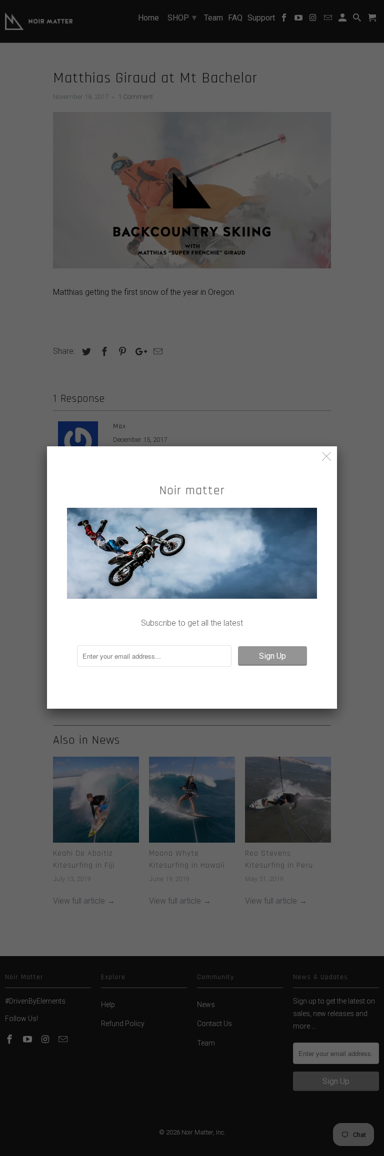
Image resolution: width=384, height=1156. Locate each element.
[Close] (327, 456)
